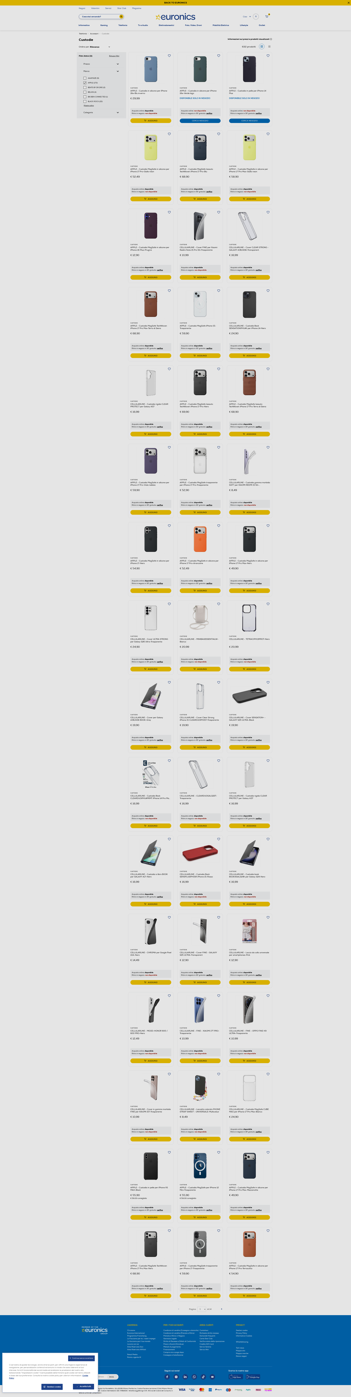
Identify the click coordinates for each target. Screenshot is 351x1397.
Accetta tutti (85, 1386)
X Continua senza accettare (81, 1358)
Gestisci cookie (54, 1387)
